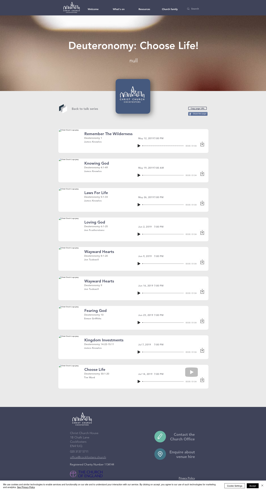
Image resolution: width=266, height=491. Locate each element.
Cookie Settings (234, 485)
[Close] (262, 486)
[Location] (160, 454)
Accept (252, 485)
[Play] (139, 145)
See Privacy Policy (26, 487)
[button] (93, 9)
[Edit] (160, 436)
